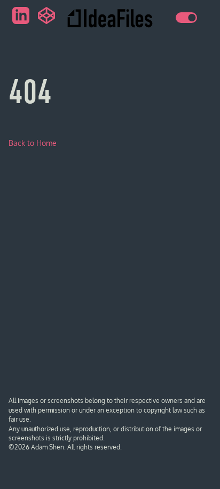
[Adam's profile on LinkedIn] (20, 15)
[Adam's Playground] (46, 15)
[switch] (187, 17)
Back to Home (33, 143)
